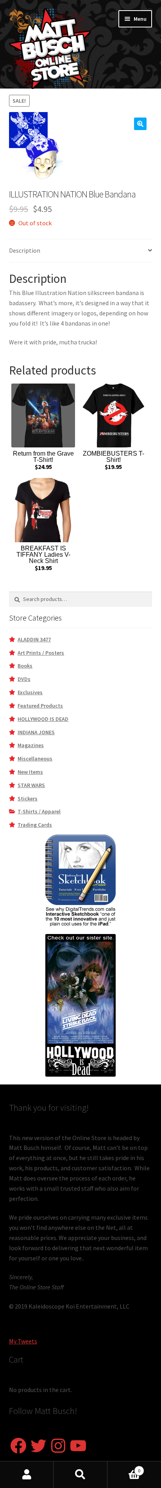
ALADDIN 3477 (34, 639)
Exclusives (30, 692)
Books (25, 665)
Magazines (31, 745)
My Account (27, 1474)
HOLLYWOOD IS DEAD (43, 718)
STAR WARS (31, 785)
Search (80, 1474)
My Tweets (23, 1341)
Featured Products (40, 705)
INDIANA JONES (36, 732)
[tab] (80, 250)
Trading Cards (35, 824)
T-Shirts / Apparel (39, 811)
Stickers (28, 798)
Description (24, 250)
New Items (30, 771)
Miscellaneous (35, 758)
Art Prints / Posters (41, 652)
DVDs (24, 678)
